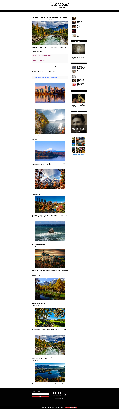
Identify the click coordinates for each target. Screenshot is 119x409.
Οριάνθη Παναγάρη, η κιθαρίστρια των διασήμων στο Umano (81, 84)
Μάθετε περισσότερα (72, 407)
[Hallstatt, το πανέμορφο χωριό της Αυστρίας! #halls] (73, 148)
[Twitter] (28, 50)
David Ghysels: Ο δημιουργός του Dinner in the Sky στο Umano (81, 67)
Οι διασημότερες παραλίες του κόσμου (39, 60)
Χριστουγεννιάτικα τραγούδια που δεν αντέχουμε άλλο (80, 30)
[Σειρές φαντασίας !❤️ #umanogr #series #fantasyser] (77, 144)
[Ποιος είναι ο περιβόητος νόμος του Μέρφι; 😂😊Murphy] (83, 141)
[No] (117, 407)
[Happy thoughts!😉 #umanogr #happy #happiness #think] (83, 144)
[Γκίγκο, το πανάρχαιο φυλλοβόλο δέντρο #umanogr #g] (83, 151)
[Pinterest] (28, 53)
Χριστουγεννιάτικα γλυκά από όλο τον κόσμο (80, 35)
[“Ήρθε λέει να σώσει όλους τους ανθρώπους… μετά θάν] (80, 151)
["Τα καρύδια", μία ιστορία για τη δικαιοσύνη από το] (77, 138)
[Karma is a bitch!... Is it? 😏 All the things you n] (73, 141)
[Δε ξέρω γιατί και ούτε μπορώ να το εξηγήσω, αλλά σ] (73, 151)
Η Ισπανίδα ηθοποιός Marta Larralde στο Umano (80, 80)
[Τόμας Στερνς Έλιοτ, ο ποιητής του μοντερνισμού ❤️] (80, 138)
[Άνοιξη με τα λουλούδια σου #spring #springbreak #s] (80, 148)
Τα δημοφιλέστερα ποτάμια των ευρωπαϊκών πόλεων (42, 57)
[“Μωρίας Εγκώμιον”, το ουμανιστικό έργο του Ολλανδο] (77, 151)
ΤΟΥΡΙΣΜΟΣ (50, 15)
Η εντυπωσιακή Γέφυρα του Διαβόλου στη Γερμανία (42, 55)
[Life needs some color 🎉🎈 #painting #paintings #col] (83, 138)
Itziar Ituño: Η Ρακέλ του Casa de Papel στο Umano (81, 71)
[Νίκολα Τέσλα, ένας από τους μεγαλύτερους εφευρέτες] (77, 141)
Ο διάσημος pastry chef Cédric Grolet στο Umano (81, 76)
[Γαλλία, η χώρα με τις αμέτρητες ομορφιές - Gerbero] (73, 138)
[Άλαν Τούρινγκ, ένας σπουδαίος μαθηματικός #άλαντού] (77, 148)
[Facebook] (28, 48)
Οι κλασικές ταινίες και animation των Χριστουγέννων (81, 26)
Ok (66, 407)
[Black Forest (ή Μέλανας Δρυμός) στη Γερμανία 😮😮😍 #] (80, 144)
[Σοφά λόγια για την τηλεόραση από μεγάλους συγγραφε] (83, 148)
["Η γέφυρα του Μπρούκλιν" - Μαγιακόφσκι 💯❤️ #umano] (80, 141)
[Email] (28, 55)
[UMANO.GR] (59, 5)
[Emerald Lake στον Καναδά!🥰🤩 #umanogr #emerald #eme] (73, 144)
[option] (79, 123)
